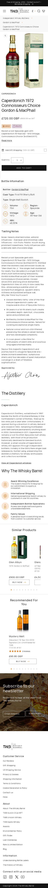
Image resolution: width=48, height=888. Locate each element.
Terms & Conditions (12, 783)
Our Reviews (8, 761)
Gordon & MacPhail (11, 22)
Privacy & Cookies (10, 774)
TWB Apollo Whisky (11, 822)
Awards (6, 826)
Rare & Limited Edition (13, 844)
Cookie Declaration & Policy (15, 788)
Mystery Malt (16, 636)
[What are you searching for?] (45, 18)
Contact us (8, 792)
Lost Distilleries (10, 840)
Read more (7, 140)
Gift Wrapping (9, 765)
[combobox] (24, 18)
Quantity (6, 160)
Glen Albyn (15, 562)
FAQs (5, 797)
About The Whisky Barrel (14, 808)
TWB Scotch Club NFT (13, 813)
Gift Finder (7, 835)
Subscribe (35, 713)
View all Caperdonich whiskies (16, 463)
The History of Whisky (13, 865)
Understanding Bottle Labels (16, 860)
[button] (4, 11)
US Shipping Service (12, 770)
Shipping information (12, 779)
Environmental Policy (12, 831)
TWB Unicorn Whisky (12, 817)
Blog (5, 849)
